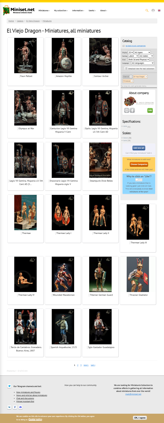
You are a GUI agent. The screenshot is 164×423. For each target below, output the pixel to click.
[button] (153, 10)
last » (93, 365)
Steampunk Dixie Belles (101, 180)
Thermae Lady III (139, 242)
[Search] (147, 10)
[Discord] (20, 409)
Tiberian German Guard (101, 294)
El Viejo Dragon (33, 21)
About (103, 10)
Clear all (126, 77)
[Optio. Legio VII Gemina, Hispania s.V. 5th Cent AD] (100, 125)
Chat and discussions (25, 398)
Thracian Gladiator (139, 294)
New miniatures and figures (28, 392)
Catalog (20, 21)
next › (86, 365)
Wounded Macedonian (64, 294)
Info (150, 110)
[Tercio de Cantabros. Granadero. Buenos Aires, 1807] (25, 344)
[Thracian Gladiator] (138, 291)
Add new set (138, 148)
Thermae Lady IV (26, 294)
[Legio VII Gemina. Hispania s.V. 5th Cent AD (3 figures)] (25, 177)
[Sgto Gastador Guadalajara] (100, 344)
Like (140, 179)
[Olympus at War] (25, 125)
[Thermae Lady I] (63, 229)
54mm (125, 138)
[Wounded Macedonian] (63, 291)
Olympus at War (26, 128)
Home (11, 21)
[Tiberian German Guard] (100, 291)
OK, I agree (139, 418)
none (125, 126)
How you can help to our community (80, 385)
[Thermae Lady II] (100, 229)
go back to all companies (136, 45)
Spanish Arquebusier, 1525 (64, 347)
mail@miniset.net (133, 394)
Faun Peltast (26, 76)
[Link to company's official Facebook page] (132, 112)
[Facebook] (14, 409)
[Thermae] (25, 229)
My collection (60, 10)
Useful (91, 10)
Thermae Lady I (63, 233)
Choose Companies (139, 164)
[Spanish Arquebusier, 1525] (63, 344)
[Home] (19, 10)
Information (77, 10)
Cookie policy (35, 419)
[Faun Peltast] (25, 72)
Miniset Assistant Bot (25, 401)
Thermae (26, 233)
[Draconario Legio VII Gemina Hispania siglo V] (63, 177)
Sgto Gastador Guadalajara (101, 347)
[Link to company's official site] (126, 112)
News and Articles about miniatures (31, 395)
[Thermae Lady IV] (25, 291)
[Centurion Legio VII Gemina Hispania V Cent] (63, 125)
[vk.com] (9, 409)
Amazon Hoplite (64, 76)
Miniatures (43, 10)
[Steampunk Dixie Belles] (100, 177)
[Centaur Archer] (100, 72)
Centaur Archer (101, 76)
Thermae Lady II (101, 233)
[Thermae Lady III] (138, 239)
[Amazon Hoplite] (63, 72)
